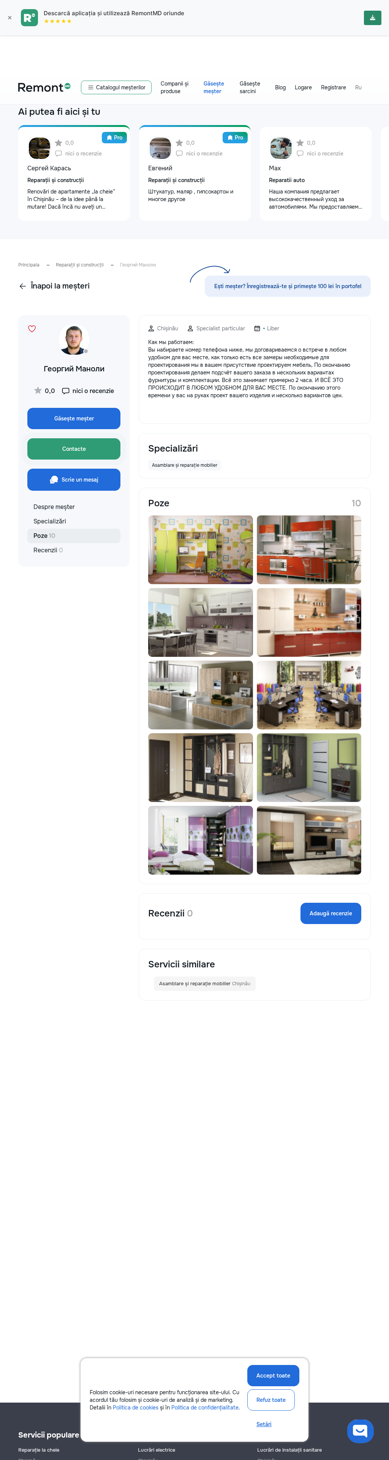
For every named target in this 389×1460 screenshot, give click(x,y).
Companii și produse (174, 87)
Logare (303, 87)
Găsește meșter (214, 87)
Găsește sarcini (250, 87)
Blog (280, 87)
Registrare (333, 87)
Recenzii (48, 550)
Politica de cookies (135, 1407)
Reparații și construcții (80, 265)
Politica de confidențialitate (205, 1407)
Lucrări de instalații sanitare (289, 1450)
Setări (264, 1424)
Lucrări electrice (156, 1450)
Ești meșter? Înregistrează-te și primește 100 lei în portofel (287, 286)
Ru (358, 87)
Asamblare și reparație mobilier (204, 983)
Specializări (49, 521)
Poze (44, 536)
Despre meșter (54, 507)
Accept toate (273, 1375)
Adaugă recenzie (331, 913)
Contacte (74, 448)
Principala (29, 265)
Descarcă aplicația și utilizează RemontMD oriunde (114, 13)
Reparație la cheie (38, 1450)
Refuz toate (271, 1400)
